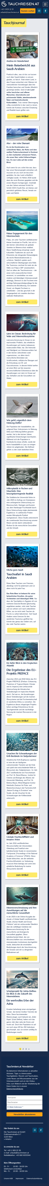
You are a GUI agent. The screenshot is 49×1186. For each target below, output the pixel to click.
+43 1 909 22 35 (7, 9)
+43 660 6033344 (23, 1155)
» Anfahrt (7, 1139)
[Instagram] (39, 10)
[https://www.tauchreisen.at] (20, 6)
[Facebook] (45, 10)
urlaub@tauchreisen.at (10, 12)
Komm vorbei (27, 11)
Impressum (20, 1178)
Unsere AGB (8, 1178)
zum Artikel (22, 116)
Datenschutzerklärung (15, 1089)
